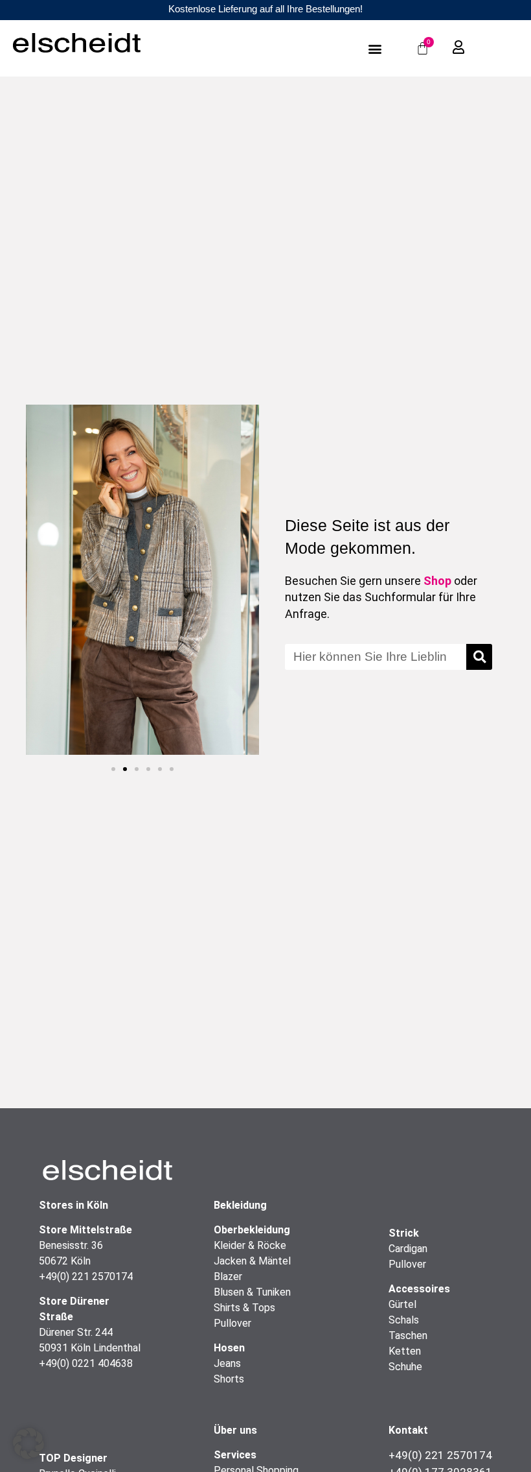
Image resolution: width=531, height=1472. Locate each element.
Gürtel (402, 1304)
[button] (374, 48)
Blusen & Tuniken (252, 1292)
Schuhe (405, 1366)
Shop (437, 581)
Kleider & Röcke (250, 1245)
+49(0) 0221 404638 (86, 1363)
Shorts (229, 1379)
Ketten (405, 1351)
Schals (404, 1320)
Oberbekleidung (252, 1230)
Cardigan (408, 1248)
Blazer (228, 1276)
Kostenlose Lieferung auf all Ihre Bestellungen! (265, 8)
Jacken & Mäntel (252, 1261)
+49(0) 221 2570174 (86, 1276)
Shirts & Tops (244, 1307)
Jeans (227, 1363)
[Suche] (479, 657)
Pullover (232, 1323)
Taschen (408, 1335)
